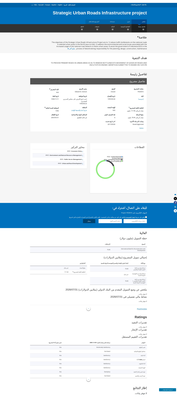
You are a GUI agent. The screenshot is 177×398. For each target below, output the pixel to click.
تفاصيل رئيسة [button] (141, 26)
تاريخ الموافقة (83, 96)
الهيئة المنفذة (111, 107)
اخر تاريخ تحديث (110, 121)
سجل (89, 221)
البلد (142, 96)
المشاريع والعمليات (136, 5)
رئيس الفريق (83, 89)
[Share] (175, 202)
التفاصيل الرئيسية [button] (125, 26)
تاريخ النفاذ (55, 96)
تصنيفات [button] (97, 26)
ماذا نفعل (144, 5)
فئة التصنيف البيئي (109, 115)
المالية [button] (113, 26)
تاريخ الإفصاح (111, 96)
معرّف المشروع (139, 89)
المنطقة (84, 107)
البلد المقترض (54, 89)
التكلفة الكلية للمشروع (136, 107)
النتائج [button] (82, 26)
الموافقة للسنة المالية (52, 107)
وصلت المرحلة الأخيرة (137, 121)
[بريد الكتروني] (175, 194)
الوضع (113, 89)
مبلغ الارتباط (140, 115)
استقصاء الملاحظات (167, 390)
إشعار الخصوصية (130, 217)
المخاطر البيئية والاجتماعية (79, 115)
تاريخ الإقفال (55, 115)
